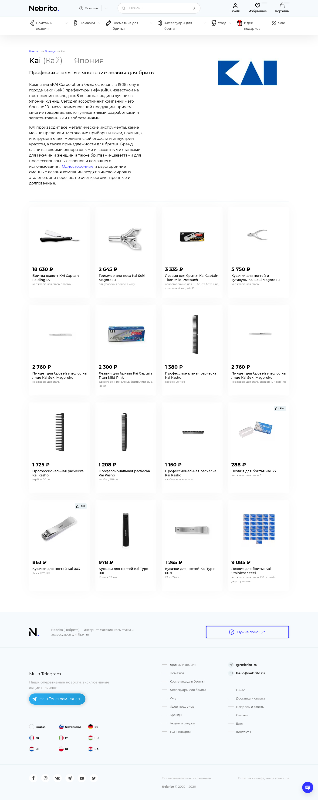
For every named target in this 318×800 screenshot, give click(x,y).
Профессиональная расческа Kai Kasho (190, 375)
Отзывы (242, 715)
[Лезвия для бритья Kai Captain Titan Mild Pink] (126, 334)
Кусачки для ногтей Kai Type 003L (190, 571)
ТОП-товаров (180, 731)
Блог (239, 723)
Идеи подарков (182, 706)
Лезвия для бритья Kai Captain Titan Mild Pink (125, 375)
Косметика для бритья (187, 681)
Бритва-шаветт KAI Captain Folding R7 (55, 278)
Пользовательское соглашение (186, 778)
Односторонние (78, 166)
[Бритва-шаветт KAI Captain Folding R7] (59, 236)
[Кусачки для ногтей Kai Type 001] (126, 529)
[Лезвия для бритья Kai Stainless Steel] (258, 529)
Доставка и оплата (250, 698)
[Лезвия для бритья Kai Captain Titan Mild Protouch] (192, 236)
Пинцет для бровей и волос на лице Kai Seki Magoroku (59, 375)
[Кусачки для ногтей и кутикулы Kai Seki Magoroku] (258, 236)
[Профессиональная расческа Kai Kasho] (192, 334)
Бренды (176, 715)
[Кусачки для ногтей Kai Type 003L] (192, 529)
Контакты (243, 732)
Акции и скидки (182, 723)
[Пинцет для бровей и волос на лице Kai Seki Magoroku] (59, 334)
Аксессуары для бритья (188, 690)
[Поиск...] (193, 8)
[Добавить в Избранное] (83, 268)
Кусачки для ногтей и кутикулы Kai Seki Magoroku (255, 278)
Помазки (177, 673)
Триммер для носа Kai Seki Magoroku (122, 278)
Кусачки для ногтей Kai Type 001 (123, 571)
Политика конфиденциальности (263, 778)
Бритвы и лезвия (183, 664)
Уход (173, 698)
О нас (240, 690)
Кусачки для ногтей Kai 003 (56, 569)
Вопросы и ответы (250, 707)
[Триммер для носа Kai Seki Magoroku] (126, 236)
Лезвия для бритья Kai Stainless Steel (251, 571)
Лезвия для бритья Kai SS (253, 471)
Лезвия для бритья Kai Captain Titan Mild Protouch (191, 278)
